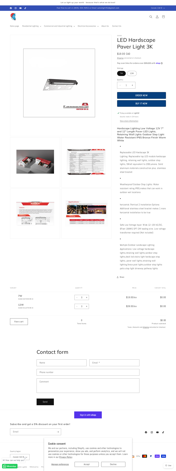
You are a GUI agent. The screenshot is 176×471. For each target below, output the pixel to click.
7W (121, 73)
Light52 (18, 467)
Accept (87, 464)
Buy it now (141, 103)
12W (132, 73)
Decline (113, 464)
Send (45, 401)
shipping (146, 327)
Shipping (120, 58)
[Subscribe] (58, 432)
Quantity (120, 80)
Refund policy (34, 467)
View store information (129, 121)
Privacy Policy (65, 457)
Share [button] (122, 277)
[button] (31, 26)
